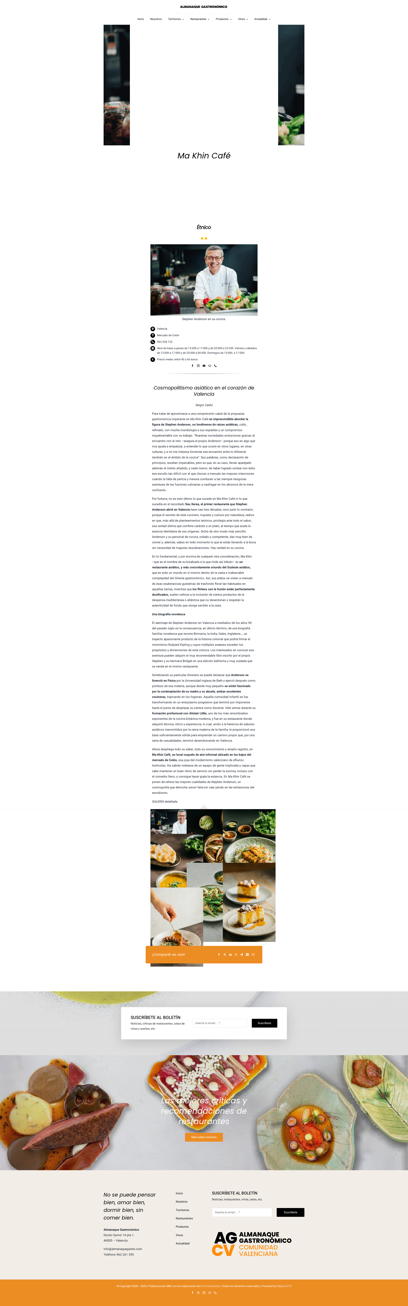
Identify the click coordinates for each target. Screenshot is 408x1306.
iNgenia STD (284, 1286)
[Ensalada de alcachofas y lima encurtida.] (213, 865)
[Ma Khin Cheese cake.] (249, 865)
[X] (225, 954)
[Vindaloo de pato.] (176, 890)
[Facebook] (219, 954)
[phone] (215, 365)
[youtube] (204, 365)
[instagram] (198, 365)
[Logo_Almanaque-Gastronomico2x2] (204, 6)
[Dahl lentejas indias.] (176, 836)
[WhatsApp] (236, 954)
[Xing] (247, 954)
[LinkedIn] (230, 954)
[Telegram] (241, 954)
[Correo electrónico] (253, 954)
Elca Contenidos (210, 1286)
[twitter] (198, 1292)
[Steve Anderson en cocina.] (176, 812)
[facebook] (192, 365)
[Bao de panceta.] (213, 812)
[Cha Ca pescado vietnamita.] (249, 812)
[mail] (209, 365)
